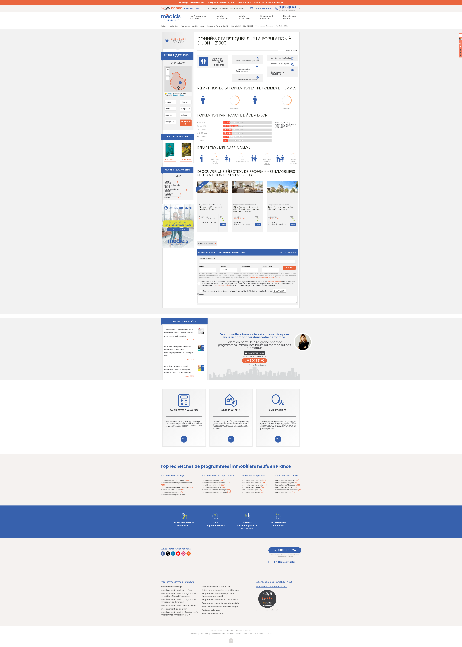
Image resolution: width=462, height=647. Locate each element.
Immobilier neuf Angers (286, 482)
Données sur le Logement (247, 61)
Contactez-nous (256, 353)
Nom (201, 266)
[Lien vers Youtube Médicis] (178, 553)
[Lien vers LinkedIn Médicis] (173, 553)
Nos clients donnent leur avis (271, 586)
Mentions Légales (196, 634)
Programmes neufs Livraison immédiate (220, 603)
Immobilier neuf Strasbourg (288, 485)
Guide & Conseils (237, 8)
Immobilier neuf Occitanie (173, 490)
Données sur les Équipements (243, 70)
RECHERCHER (186, 122)
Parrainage (212, 8)
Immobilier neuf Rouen (286, 487)
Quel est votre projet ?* (208, 258)
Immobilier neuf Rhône (213, 480)
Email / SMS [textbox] (279, 291)
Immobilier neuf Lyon (252, 490)
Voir (184, 439)
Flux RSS (269, 634)
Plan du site (248, 634)
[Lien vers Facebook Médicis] (163, 553)
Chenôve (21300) (168, 194)
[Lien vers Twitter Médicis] (168, 553)
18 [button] (180, 83)
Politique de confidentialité (215, 634)
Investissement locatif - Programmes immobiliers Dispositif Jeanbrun (178, 594)
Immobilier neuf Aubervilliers (288, 490)
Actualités (223, 8)
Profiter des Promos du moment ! (268, 2)
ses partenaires (274, 282)
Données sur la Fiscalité (246, 79)
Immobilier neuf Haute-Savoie (216, 482)
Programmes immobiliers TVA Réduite (220, 599)
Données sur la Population (278, 73)
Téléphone (245, 266)
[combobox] (170, 102)
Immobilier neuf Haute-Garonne (216, 492)
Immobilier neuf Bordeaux (254, 482)
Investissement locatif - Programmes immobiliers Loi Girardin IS (178, 600)
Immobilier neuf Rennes (253, 487)
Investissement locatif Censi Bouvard (178, 605)
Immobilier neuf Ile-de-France (175, 480)
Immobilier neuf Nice (285, 492)
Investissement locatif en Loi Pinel (176, 590)
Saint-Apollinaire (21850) (171, 190)
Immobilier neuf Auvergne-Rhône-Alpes (176, 483)
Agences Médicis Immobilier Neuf (274, 582)
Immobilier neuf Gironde (213, 485)
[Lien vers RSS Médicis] (188, 553)
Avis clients (259, 634)
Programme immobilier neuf (211, 207)
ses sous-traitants (222, 285)
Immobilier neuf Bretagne (173, 492)
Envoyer (289, 267)
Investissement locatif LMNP (174, 609)
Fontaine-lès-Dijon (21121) (172, 186)
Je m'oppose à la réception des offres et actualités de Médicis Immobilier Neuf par (243, 291)
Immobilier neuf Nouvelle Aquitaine (177, 487)
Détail (223, 225)
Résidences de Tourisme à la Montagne (220, 606)
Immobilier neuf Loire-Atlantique (216, 490)
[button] (178, 88)
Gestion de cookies (234, 634)
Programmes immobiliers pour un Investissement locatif (218, 594)
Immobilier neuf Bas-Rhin (213, 487)
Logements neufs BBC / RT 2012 (216, 586)
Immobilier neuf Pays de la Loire (175, 494)
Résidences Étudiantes (212, 613)
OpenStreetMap (178, 95)
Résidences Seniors (211, 610)
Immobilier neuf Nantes (253, 492)
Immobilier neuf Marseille (287, 480)
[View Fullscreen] (168, 78)
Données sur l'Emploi (280, 64)
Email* (222, 266)
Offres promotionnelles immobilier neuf (220, 590)
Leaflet (169, 93)
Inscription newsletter (288, 252)
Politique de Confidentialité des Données (264, 278)
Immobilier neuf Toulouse (254, 480)
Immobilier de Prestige (171, 586)
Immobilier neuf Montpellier (254, 485)
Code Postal (266, 266)
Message (201, 294)
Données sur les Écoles (281, 58)
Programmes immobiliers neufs (177, 582)
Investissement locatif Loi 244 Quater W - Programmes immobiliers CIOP (180, 613)
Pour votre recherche (178, 41)
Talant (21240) (167, 182)
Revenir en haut (231, 640)
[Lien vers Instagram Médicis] (183, 553)
